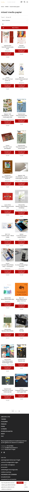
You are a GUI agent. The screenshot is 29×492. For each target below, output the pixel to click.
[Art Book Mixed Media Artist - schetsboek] (7, 255)
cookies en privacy (6, 472)
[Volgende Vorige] (19, 411)
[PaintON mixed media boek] (7, 37)
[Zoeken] (24, 2)
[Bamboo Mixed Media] (7, 321)
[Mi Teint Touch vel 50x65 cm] (7, 69)
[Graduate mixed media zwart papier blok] (21, 380)
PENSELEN (3, 424)
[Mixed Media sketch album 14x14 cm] (21, 289)
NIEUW (3, 434)
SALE (2, 436)
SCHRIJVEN (4, 429)
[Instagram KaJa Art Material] (4, 452)
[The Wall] (21, 321)
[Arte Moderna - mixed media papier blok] (7, 106)
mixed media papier (15, 6)
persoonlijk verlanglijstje (8, 465)
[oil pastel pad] (21, 37)
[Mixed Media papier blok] (7, 289)
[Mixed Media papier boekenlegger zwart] (7, 351)
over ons (3, 457)
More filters (15, 27)
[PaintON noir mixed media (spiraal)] (7, 380)
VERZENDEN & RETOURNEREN (9, 474)
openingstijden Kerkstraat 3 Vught (10, 460)
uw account (4, 467)
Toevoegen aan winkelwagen (7, 53)
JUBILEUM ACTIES (5, 417)
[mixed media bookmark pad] (21, 69)
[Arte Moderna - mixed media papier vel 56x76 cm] (21, 167)
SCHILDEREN (4, 421)
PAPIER (6, 6)
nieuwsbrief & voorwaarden (8, 479)
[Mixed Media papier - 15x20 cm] (7, 167)
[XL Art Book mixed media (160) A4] (21, 226)
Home (2, 6)
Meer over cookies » (26, 486)
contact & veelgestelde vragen (9, 462)
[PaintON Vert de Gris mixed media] (21, 137)
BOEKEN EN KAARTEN (6, 431)
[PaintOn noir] (21, 351)
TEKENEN (3, 419)
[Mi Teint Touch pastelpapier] (7, 137)
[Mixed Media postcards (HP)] (7, 196)
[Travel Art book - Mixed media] (7, 226)
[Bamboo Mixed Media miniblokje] (21, 196)
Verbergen (20, 482)
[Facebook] (1, 452)
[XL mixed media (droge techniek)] (21, 255)
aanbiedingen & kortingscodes (9, 469)
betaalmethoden (5, 477)
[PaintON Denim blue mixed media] (21, 106)
